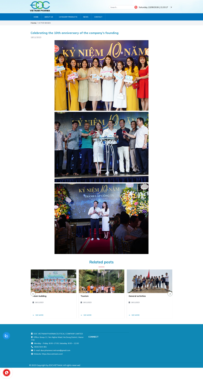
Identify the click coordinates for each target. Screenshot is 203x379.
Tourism (85, 296)
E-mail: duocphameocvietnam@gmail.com (52, 350)
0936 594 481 (40, 347)
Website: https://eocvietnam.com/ (48, 354)
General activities (137, 296)
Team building (39, 296)
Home (33, 23)
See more (39, 315)
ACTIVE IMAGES (44, 23)
